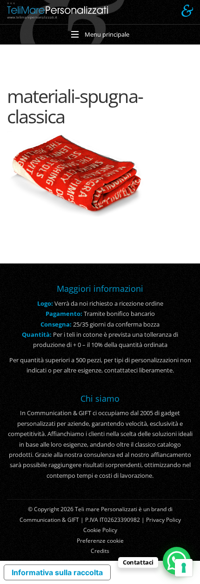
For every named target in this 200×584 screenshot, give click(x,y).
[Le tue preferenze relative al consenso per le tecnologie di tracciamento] (184, 568)
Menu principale (106, 34)
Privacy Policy (163, 520)
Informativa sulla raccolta (57, 572)
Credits (100, 551)
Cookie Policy (100, 530)
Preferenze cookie (100, 541)
